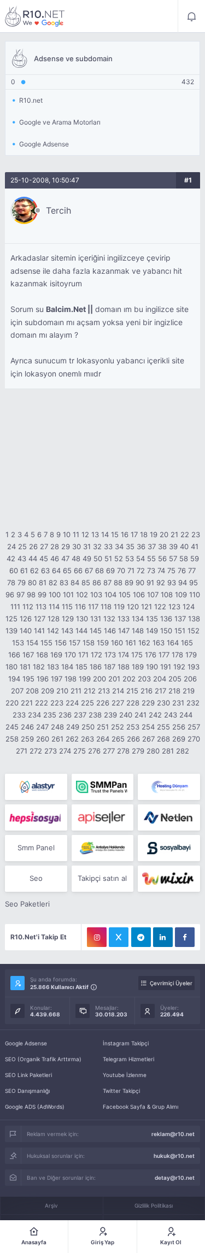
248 (57, 726)
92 (160, 582)
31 (87, 546)
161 (130, 642)
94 (182, 582)
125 (11, 618)
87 (107, 582)
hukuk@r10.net (174, 1155)
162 (144, 642)
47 (65, 558)
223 (56, 702)
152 (194, 630)
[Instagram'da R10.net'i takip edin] (97, 937)
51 (108, 558)
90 (140, 582)
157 (74, 642)
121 (146, 606)
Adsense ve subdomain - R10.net (35, 16)
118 (106, 606)
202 (129, 678)
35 (130, 546)
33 (108, 546)
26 (33, 546)
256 (178, 726)
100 (55, 594)
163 (159, 642)
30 (76, 546)
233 (19, 714)
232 (193, 702)
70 (121, 570)
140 (26, 630)
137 (180, 618)
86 (96, 582)
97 (20, 594)
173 (110, 654)
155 (46, 642)
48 (76, 558)
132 (109, 618)
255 (163, 726)
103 (96, 594)
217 (160, 690)
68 (99, 570)
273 (50, 750)
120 (133, 606)
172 (96, 654)
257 (194, 726)
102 (82, 594)
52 (118, 558)
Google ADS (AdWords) (35, 1106)
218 (174, 690)
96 (9, 594)
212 (90, 690)
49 (87, 558)
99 (42, 594)
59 (194, 558)
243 (170, 714)
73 (151, 570)
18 (144, 534)
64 (56, 570)
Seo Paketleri (27, 903)
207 (17, 690)
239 (110, 714)
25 (22, 546)
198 (71, 678)
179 (191, 654)
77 (192, 570)
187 (109, 666)
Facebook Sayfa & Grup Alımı (140, 1106)
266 (133, 738)
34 (119, 546)
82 (53, 582)
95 (193, 582)
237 (80, 714)
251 (103, 726)
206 (190, 678)
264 (102, 738)
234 (34, 714)
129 (68, 618)
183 (53, 666)
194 (14, 678)
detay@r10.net (175, 1177)
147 (124, 630)
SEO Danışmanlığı (27, 1090)
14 (105, 534)
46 (54, 558)
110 (194, 594)
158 (89, 642)
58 (183, 558)
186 (96, 666)
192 (179, 666)
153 (18, 642)
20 (164, 534)
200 (99, 678)
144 (81, 630)
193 (194, 666)
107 (153, 594)
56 (162, 558)
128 (54, 618)
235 (49, 714)
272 (36, 750)
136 (166, 618)
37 (152, 546)
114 (54, 606)
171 (83, 654)
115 (67, 606)
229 (148, 702)
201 (114, 678)
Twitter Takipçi (121, 1090)
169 (56, 654)
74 (161, 570)
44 (32, 558)
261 (57, 738)
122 (160, 606)
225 (87, 702)
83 (64, 582)
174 (123, 654)
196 (43, 678)
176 (150, 654)
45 (43, 558)
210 (62, 690)
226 (102, 702)
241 (140, 714)
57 (173, 558)
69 (110, 570)
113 (41, 606)
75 (171, 570)
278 (123, 750)
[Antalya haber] (102, 848)
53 (129, 558)
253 (132, 726)
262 (72, 738)
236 (65, 714)
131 (95, 618)
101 (68, 594)
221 (27, 702)
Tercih (58, 210)
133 (124, 618)
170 (70, 654)
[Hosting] (36, 787)
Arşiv (51, 1205)
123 (174, 606)
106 (139, 594)
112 (27, 606)
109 (181, 594)
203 (144, 678)
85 (85, 582)
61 (24, 570)
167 (28, 654)
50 (97, 558)
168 (42, 654)
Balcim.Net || (69, 309)
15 (115, 534)
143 (67, 630)
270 (194, 738)
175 (137, 654)
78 (11, 582)
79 (21, 582)
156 (61, 642)
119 (119, 606)
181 (25, 666)
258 (12, 738)
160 (117, 642)
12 (85, 534)
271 (21, 750)
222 (41, 702)
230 (163, 702)
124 (189, 606)
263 (87, 738)
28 (54, 546)
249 (72, 726)
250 (88, 726)
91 (150, 582)
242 (155, 714)
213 (104, 690)
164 (173, 642)
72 (141, 570)
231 (178, 702)
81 (42, 582)
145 (96, 630)
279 (138, 750)
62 (34, 570)
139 (11, 630)
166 (14, 654)
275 (79, 750)
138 (194, 618)
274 (65, 750)
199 (85, 678)
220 (12, 702)
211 (76, 690)
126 (26, 618)
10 (67, 534)
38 (162, 546)
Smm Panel (36, 847)
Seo (36, 878)
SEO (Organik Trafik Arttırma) (43, 1059)
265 (118, 738)
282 (182, 750)
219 (189, 690)
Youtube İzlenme (125, 1075)
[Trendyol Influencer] (169, 879)
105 (125, 594)
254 (148, 726)
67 (89, 570)
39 (173, 546)
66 (78, 570)
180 (11, 666)
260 (42, 738)
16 (124, 534)
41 (194, 546)
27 (44, 546)
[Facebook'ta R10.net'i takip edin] (185, 937)
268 (163, 738)
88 (118, 582)
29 (65, 546)
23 (195, 534)
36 (141, 546)
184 (67, 666)
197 (56, 678)
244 (185, 714)
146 (110, 630)
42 (11, 558)
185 (81, 666)
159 (103, 642)
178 (177, 654)
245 (12, 726)
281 (168, 750)
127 (39, 618)
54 (140, 558)
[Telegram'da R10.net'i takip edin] (141, 937)
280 (153, 750)
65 (67, 570)
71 (130, 570)
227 (118, 702)
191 (165, 666)
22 (184, 534)
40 (184, 546)
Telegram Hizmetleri (128, 1059)
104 (110, 594)
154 (32, 642)
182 (39, 666)
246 (27, 726)
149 (152, 630)
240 (125, 714)
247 (42, 726)
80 (32, 582)
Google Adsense (26, 1043)
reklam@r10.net (173, 1134)
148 (138, 630)
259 (27, 738)
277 (109, 750)
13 (95, 534)
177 (164, 654)
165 (187, 642)
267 (148, 738)
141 (39, 630)
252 (117, 726)
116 (80, 606)
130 (82, 618)
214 (118, 690)
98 (31, 594)
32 (97, 546)
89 (129, 582)
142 (53, 630)
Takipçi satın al (102, 878)
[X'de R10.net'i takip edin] (118, 937)
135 (152, 618)
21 (174, 534)
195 (28, 678)
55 (151, 558)
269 (178, 738)
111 (15, 606)
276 (94, 750)
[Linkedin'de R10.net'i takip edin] (163, 937)
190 (152, 666)
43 (21, 558)
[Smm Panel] (36, 817)
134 (138, 618)
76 (182, 570)
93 (171, 582)
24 (11, 546)
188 (124, 666)
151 (179, 630)
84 (75, 582)
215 (132, 690)
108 (167, 594)
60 (13, 570)
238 (95, 714)
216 (146, 690)
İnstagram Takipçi (126, 1043)
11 (76, 534)
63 (45, 570)
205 (174, 678)
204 (159, 678)
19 (153, 534)
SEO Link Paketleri (28, 1075)
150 (166, 630)
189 (138, 666)
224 (72, 702)
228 (132, 702)
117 (93, 606)
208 (32, 690)
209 (47, 690)
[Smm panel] (102, 787)
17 (134, 534)
